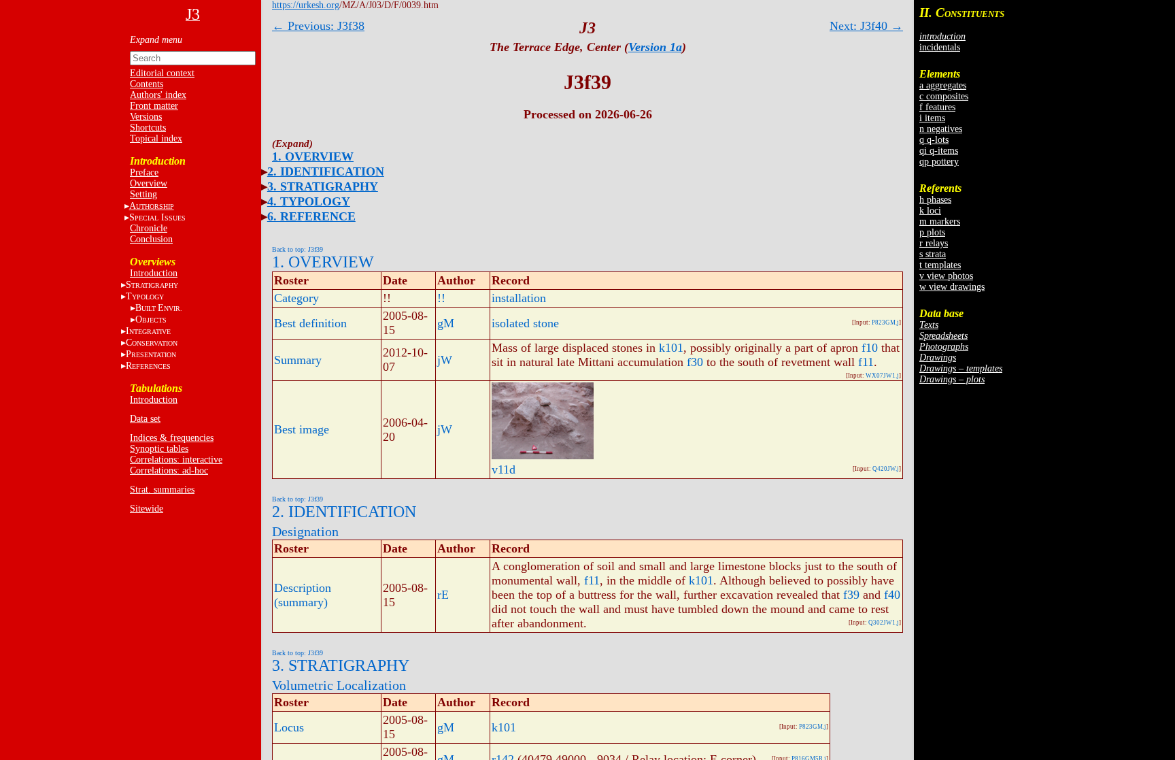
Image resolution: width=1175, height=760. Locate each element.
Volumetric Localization (339, 685)
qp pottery (939, 161)
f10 (870, 347)
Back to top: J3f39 (297, 249)
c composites (943, 96)
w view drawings (952, 287)
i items (932, 118)
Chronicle (148, 228)
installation (519, 298)
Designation (305, 531)
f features (937, 107)
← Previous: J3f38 (318, 26)
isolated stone (525, 323)
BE (158, 308)
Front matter (154, 106)
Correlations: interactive (176, 460)
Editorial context (162, 73)
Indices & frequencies (172, 438)
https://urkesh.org (305, 5)
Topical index (156, 138)
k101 (671, 347)
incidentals (939, 47)
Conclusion (151, 239)
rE (443, 594)
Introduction (153, 273)
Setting (143, 194)
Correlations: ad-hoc (169, 470)
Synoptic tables (159, 449)
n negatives (940, 129)
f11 (866, 362)
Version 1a (655, 47)
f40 (892, 594)
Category (296, 298)
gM (445, 323)
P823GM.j (885, 322)
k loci (930, 210)
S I (157, 217)
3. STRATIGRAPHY (322, 186)
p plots (932, 232)
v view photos (946, 276)
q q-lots (934, 140)
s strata (932, 254)
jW (444, 360)
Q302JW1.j (883, 622)
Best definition (310, 323)
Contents (146, 84)
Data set (145, 419)
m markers (939, 221)
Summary (298, 360)
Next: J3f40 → (866, 26)
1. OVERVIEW (313, 156)
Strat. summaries (162, 489)
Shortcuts (148, 127)
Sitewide (146, 508)
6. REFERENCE (311, 216)
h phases (935, 200)
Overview (148, 183)
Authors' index (158, 95)
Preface (144, 172)
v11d (503, 469)
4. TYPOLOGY (308, 201)
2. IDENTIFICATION (325, 171)
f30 (695, 362)
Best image (301, 429)
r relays (933, 243)
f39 (851, 594)
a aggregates (942, 85)
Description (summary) (302, 595)
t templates (940, 265)
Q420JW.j (885, 468)
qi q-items (938, 151)
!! (441, 298)
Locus (289, 727)
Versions (146, 117)
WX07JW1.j (882, 375)
